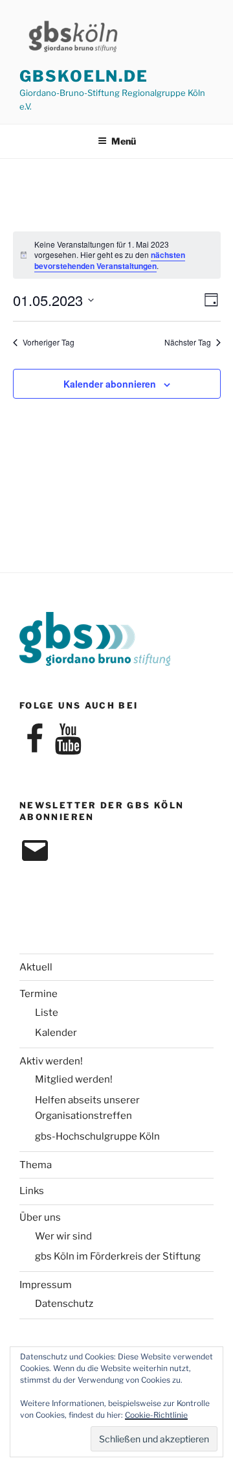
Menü (123, 141)
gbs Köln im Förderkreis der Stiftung (118, 1256)
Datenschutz (64, 1303)
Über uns (40, 1217)
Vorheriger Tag (48, 342)
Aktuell (35, 967)
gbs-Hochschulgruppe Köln (97, 1136)
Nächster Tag (187, 342)
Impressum (45, 1285)
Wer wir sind (63, 1236)
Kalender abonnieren (109, 383)
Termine (38, 994)
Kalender (56, 1033)
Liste (46, 1012)
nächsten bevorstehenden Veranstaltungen (109, 260)
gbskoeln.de (83, 76)
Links (31, 1191)
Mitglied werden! (74, 1079)
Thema (35, 1165)
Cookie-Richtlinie (156, 1415)
